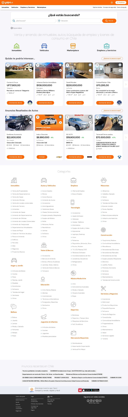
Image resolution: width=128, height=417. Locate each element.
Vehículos (14, 7)
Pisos (14, 277)
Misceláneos (106, 246)
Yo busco (45, 271)
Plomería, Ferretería (109, 268)
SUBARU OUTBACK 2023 (100, 381)
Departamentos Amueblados (22, 227)
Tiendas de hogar (18, 292)
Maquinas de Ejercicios (80, 321)
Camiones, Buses (48, 209)
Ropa (14, 336)
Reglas (33, 410)
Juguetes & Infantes (49, 322)
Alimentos (105, 191)
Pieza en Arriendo (18, 237)
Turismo (105, 339)
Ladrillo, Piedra (107, 265)
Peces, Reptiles (107, 209)
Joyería (14, 320)
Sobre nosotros (20, 400)
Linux (74, 237)
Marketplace (41, 7)
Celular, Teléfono (78, 222)
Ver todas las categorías (50, 400)
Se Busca (45, 234)
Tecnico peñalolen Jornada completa (34, 371)
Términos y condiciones (34, 400)
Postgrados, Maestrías (50, 302)
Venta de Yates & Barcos (51, 268)
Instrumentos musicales (80, 287)
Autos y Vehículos (48, 185)
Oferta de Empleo (78, 191)
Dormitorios (16, 286)
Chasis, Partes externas (50, 212)
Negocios (15, 249)
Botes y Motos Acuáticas (51, 262)
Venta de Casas (17, 197)
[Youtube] (100, 400)
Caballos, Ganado (108, 194)
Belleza (14, 312)
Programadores (107, 323)
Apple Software (77, 216)
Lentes (14, 323)
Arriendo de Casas (18, 212)
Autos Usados (47, 191)
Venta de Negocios (108, 314)
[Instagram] (91, 400)
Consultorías (106, 317)
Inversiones (106, 299)
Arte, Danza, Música (49, 290)
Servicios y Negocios (109, 294)
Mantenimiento (107, 277)
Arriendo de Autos (48, 200)
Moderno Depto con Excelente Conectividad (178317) (89, 377)
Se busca (15, 289)
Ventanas (15, 295)
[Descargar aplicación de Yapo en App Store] (86, 390)
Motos (44, 194)
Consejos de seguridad (109, 7)
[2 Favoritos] (8, 65)
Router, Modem (77, 246)
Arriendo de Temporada (20, 224)
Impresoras (76, 231)
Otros (14, 298)
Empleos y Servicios (28, 7)
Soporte (18, 404)
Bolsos (14, 317)
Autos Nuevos (47, 197)
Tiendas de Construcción (111, 280)
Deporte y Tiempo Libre (80, 318)
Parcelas (15, 243)
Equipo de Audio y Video (80, 228)
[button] (30, 70)
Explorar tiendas (97, 7)
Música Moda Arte (78, 278)
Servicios (105, 271)
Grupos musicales (78, 293)
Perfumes (15, 330)
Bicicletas (75, 315)
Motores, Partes (47, 224)
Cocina (14, 274)
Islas (13, 246)
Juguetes (45, 333)
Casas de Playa (17, 231)
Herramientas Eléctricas (110, 250)
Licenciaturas (47, 296)
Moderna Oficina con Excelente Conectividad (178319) (84, 374)
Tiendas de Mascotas (109, 203)
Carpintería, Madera (109, 240)
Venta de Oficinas (18, 200)
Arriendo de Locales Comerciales (23, 221)
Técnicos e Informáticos (50, 299)
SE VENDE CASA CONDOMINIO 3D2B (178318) (37, 377)
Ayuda (17, 402)
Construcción (106, 235)
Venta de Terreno (18, 206)
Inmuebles (5, 7)
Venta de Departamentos (21, 194)
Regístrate (18, 411)
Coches (45, 330)
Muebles (15, 283)
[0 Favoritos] (8, 117)
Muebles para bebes (49, 336)
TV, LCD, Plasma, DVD (79, 250)
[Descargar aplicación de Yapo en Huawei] (80, 390)
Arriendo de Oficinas (19, 218)
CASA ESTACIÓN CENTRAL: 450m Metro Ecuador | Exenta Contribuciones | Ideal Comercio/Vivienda (55, 381)
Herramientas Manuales (110, 253)
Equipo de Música (48, 218)
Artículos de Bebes (18, 271)
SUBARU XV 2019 (115, 377)
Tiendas (49, 404)
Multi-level (105, 302)
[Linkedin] (97, 400)
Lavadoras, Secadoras (80, 259)
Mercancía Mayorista (79, 338)
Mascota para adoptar (110, 215)
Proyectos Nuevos (18, 252)
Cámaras (75, 219)
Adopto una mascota (109, 218)
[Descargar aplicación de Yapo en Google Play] (95, 390)
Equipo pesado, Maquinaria (51, 215)
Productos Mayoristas (110, 305)
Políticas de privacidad (37, 404)
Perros (104, 212)
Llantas (44, 231)
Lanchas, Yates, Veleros (50, 265)
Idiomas (45, 293)
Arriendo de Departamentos (22, 215)
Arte (74, 284)
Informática (76, 225)
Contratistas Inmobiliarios (111, 243)
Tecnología (75, 208)
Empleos (74, 185)
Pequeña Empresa (108, 308)
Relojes (14, 333)
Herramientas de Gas (109, 256)
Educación (45, 285)
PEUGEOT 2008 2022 (62, 377)
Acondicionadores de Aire (81, 256)
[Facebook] (88, 400)
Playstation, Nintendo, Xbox (81, 243)
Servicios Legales (108, 336)
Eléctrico (105, 262)
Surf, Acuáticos (77, 324)
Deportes (75, 310)
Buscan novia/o (107, 206)
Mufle (44, 221)
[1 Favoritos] (37, 65)
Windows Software (78, 253)
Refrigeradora (77, 262)
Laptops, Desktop (78, 234)
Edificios (15, 240)
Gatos (104, 197)
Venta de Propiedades (20, 191)
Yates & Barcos (47, 250)
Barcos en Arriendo (49, 259)
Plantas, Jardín (17, 280)
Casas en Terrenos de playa (21, 234)
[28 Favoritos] (37, 117)
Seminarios (46, 305)
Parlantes (75, 240)
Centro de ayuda (121, 7)
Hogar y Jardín (17, 266)
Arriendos (15, 209)
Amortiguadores (48, 206)
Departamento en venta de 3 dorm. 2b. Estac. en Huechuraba (42, 374)
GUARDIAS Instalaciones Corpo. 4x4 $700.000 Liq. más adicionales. (73, 371)
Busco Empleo (77, 194)
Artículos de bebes (48, 327)
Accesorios (46, 203)
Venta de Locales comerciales (22, 203)
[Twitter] (94, 400)
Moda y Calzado (18, 326)
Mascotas (105, 185)
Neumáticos (46, 227)
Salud (104, 333)
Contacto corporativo (19, 407)
